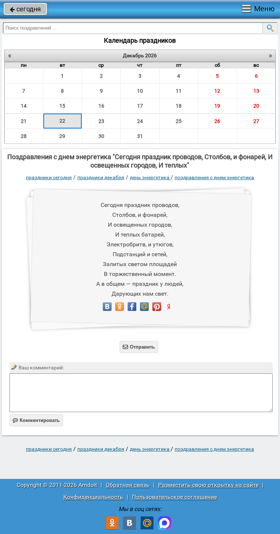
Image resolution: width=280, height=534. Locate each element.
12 (217, 91)
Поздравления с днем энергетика (214, 177)
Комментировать (36, 420)
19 (217, 106)
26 (217, 121)
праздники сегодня (49, 177)
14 (24, 106)
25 (179, 121)
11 (179, 91)
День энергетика (150, 177)
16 (101, 106)
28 (24, 136)
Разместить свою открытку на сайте (208, 484)
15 (62, 106)
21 (24, 121)
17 (140, 106)
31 (140, 136)
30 (101, 136)
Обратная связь (127, 484)
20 (256, 106)
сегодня (25, 9)
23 (101, 121)
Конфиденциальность (93, 496)
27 (256, 121)
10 (140, 91)
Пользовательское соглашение (174, 496)
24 (140, 121)
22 (62, 121)
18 (179, 106)
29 (62, 136)
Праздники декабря (100, 177)
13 (256, 91)
